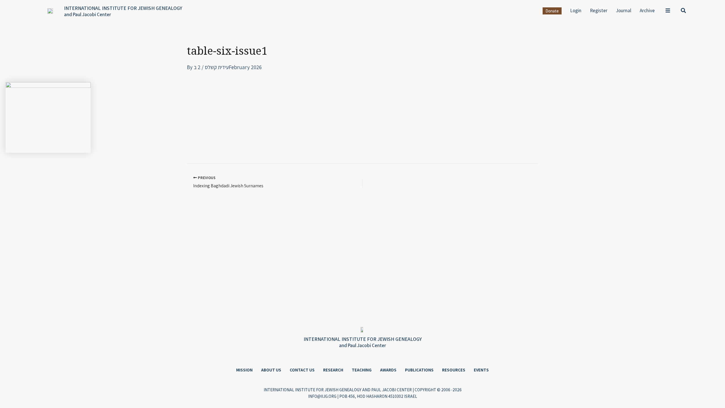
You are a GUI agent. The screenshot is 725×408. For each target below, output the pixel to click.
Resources (453, 370)
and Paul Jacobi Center (87, 14)
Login (575, 10)
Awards (388, 370)
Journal (623, 10)
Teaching (362, 370)
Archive (647, 10)
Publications (419, 370)
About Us (271, 370)
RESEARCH (333, 370)
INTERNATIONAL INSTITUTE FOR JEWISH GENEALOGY (123, 8)
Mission (244, 370)
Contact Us (302, 370)
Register (598, 10)
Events (481, 370)
